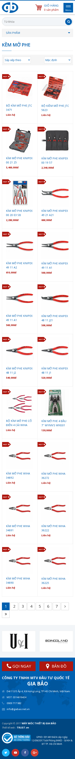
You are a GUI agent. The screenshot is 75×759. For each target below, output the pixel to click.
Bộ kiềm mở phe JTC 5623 (55, 108)
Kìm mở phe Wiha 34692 (18, 475)
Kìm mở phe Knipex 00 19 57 (54, 160)
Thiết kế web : (9, 727)
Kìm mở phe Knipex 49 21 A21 (54, 213)
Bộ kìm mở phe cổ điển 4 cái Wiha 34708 (19, 423)
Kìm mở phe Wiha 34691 (18, 528)
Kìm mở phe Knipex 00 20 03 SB (19, 213)
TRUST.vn (23, 727)
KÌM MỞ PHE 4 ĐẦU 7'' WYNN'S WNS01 (53, 423)
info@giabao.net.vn (18, 709)
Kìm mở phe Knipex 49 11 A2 (19, 265)
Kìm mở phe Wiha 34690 (18, 580)
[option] (19, 641)
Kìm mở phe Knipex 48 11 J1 (54, 370)
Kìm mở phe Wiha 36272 (53, 476)
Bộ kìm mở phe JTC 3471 (19, 108)
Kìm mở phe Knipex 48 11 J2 (19, 370)
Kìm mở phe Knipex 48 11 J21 (54, 318)
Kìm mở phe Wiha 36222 (53, 528)
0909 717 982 (14, 703)
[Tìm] (68, 21)
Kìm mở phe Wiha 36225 (53, 581)
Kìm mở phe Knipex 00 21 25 (19, 160)
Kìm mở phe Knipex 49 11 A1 (54, 265)
